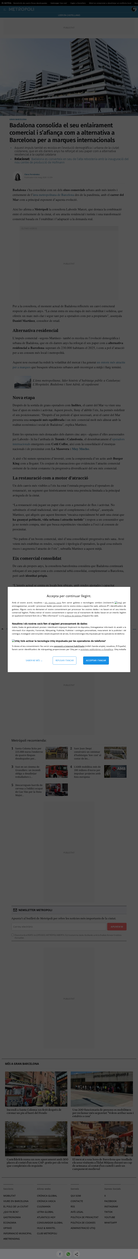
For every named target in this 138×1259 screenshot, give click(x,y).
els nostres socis (53, 602)
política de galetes (73, 615)
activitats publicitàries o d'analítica (96, 649)
